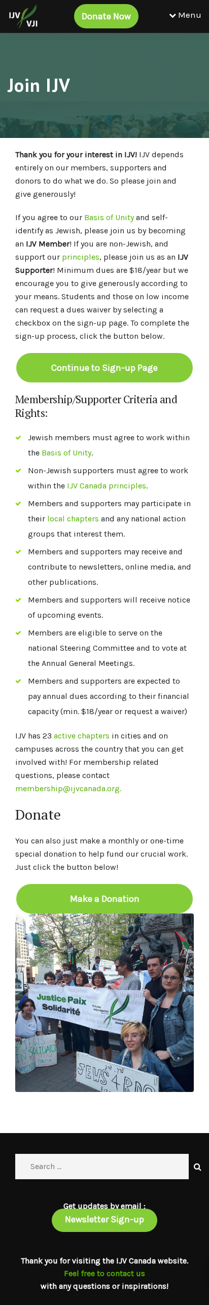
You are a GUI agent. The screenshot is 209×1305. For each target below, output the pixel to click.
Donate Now (106, 16)
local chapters (73, 518)
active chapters (82, 735)
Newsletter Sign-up (104, 1219)
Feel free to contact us (104, 1273)
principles (80, 257)
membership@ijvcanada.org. (68, 788)
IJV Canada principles (106, 485)
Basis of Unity (109, 217)
